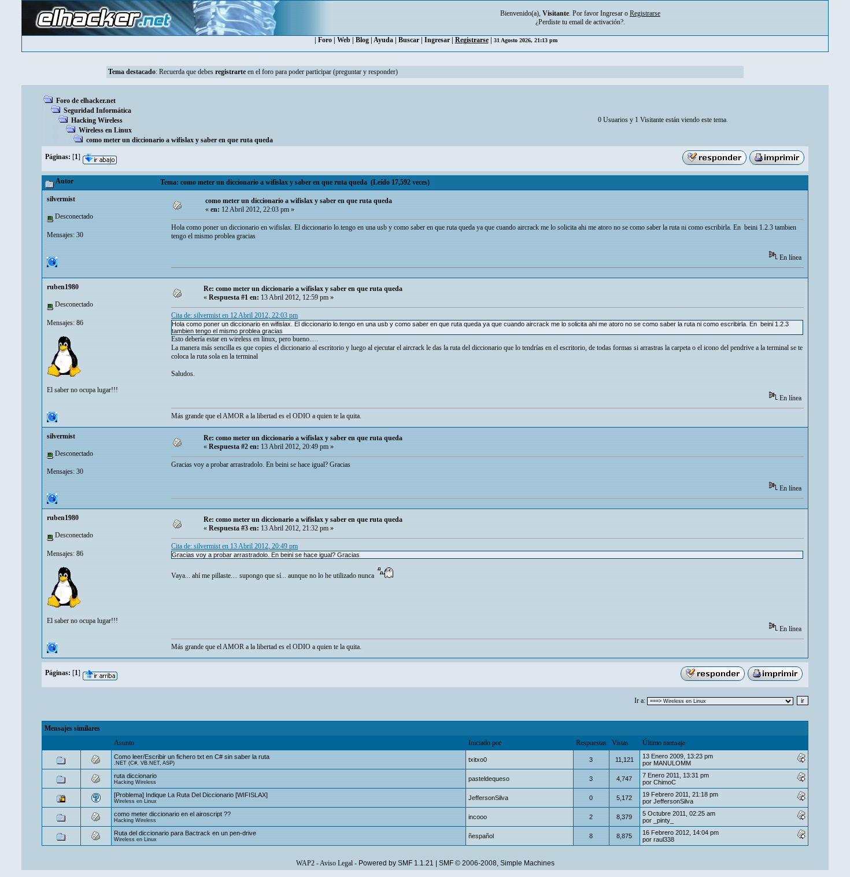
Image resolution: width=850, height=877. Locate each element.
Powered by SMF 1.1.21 (396, 863)
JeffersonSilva (488, 797)
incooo (477, 816)
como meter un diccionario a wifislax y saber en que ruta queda (179, 140)
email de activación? (596, 22)
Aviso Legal (336, 863)
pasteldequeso (488, 778)
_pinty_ (663, 820)
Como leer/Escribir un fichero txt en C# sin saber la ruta (191, 756)
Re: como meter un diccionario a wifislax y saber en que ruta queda (303, 289)
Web (343, 40)
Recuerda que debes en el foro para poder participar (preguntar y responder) (278, 72)
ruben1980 (63, 287)
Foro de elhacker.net (86, 101)
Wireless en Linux (105, 130)
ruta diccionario (135, 775)
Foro (325, 40)
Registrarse (472, 40)
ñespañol (481, 835)
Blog (362, 40)
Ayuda (383, 40)
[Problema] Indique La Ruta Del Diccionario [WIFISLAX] (191, 794)
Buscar (408, 40)
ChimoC (664, 782)
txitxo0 (477, 759)
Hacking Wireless (97, 120)
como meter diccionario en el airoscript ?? (172, 813)
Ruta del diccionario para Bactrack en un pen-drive (185, 833)
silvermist (61, 199)
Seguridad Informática (97, 110)
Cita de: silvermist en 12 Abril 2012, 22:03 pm (234, 315)
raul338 (663, 839)
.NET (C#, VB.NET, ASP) (144, 763)
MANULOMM (672, 763)
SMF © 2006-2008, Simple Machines (497, 863)
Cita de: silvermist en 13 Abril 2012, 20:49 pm (234, 546)
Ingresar (611, 13)
